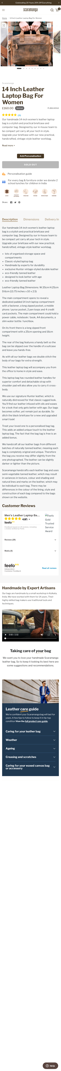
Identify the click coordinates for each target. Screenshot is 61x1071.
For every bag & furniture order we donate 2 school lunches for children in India (33, 182)
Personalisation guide (20, 173)
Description (10, 219)
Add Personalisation (30, 156)
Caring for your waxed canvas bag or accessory (28, 767)
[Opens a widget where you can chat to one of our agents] (50, 1066)
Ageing (10, 748)
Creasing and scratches (21, 757)
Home (4, 18)
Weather (11, 740)
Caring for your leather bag (23, 731)
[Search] (52, 10)
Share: (5, 202)
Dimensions (31, 219)
